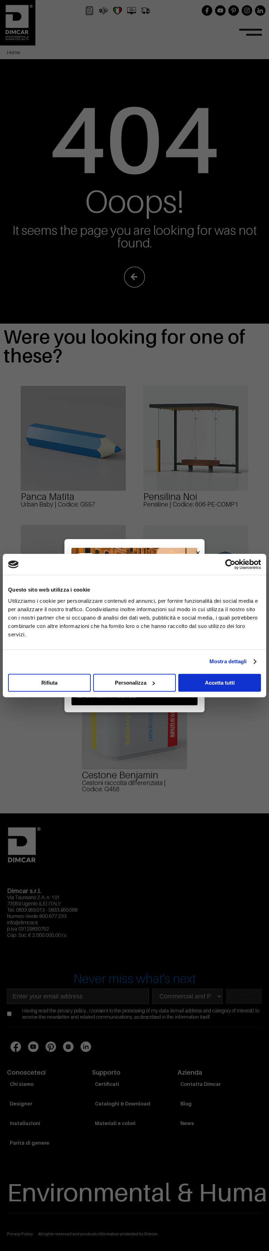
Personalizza (130, 683)
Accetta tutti (220, 683)
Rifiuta (49, 683)
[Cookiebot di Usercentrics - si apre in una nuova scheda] (230, 564)
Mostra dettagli (228, 661)
